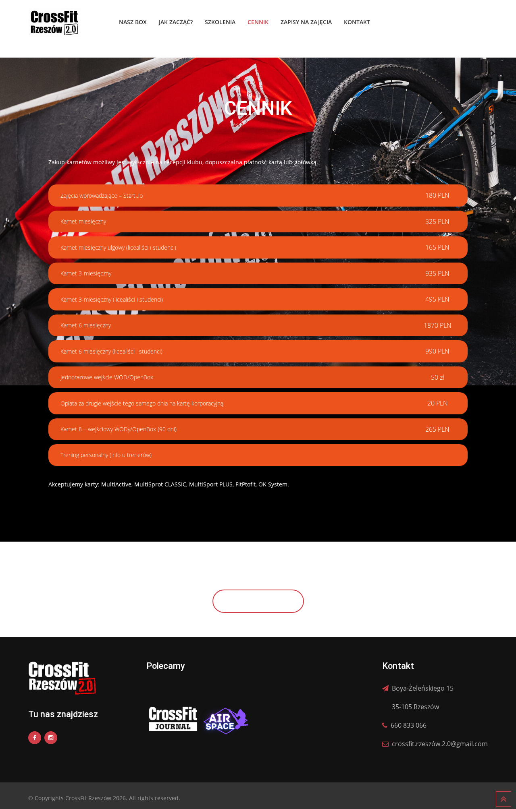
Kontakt (357, 22)
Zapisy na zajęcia (306, 22)
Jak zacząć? (176, 22)
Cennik (258, 22)
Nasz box (133, 22)
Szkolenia (220, 22)
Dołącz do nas (258, 601)
